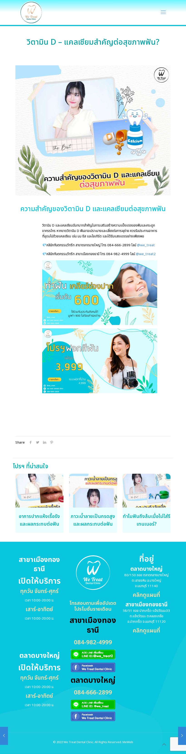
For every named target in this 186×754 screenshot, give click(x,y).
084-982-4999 (117, 254)
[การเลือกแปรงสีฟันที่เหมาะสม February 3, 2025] (182, 736)
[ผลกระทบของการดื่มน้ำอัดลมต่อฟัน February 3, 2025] (4, 736)
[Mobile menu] (163, 12)
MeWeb (127, 742)
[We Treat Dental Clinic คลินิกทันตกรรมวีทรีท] (31, 12)
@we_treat (146, 245)
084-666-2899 (118, 245)
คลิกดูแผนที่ (146, 595)
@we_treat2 (146, 254)
